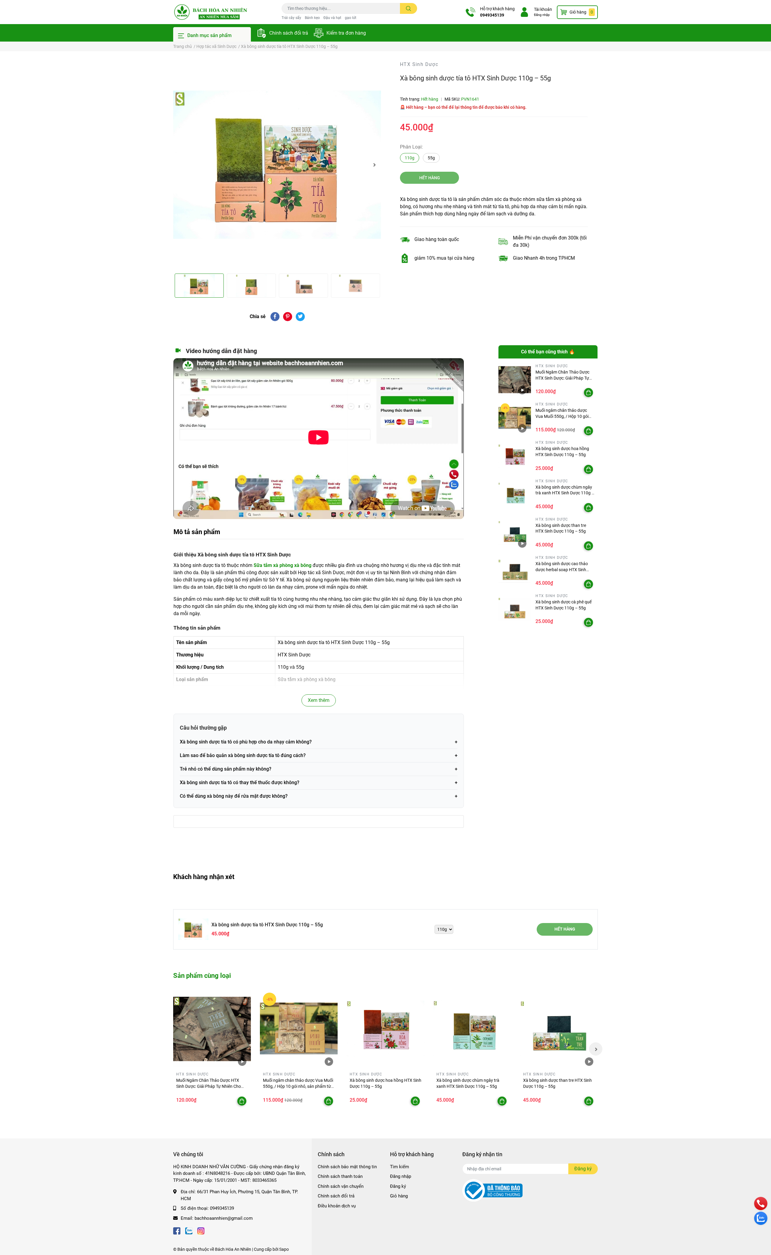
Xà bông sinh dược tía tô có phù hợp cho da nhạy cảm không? (246, 742)
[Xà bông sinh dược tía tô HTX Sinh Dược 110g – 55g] (277, 165)
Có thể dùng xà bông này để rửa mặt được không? (234, 796)
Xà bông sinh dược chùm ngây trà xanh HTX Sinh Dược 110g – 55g (564, 493)
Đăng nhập (542, 15)
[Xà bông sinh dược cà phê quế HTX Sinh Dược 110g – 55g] (514, 609)
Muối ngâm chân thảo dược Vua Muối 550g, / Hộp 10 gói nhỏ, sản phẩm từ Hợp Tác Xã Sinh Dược (298, 1086)
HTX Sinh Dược (419, 64)
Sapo (284, 1249)
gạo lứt (350, 18)
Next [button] (374, 164)
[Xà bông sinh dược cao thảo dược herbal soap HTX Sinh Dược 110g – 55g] (514, 571)
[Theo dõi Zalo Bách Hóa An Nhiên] (188, 1230)
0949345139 (492, 15)
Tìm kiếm (399, 1166)
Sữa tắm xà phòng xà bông (282, 565)
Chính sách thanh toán (340, 1176)
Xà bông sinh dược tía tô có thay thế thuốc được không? (239, 782)
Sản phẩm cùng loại (202, 975)
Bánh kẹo (312, 18)
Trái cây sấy (291, 18)
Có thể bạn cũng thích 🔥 (548, 352)
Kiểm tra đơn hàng (346, 33)
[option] (277, 165)
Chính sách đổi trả (288, 33)
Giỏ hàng (399, 1196)
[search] (408, 8)
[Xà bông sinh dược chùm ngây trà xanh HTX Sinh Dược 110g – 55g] (514, 494)
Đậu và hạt (332, 18)
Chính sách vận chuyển (341, 1186)
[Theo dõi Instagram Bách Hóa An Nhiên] (200, 1230)
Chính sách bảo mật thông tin (347, 1166)
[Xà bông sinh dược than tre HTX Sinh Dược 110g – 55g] (514, 532)
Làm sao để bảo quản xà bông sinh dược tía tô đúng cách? (243, 755)
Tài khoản (543, 9)
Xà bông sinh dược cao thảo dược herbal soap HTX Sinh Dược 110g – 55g (561, 569)
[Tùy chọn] (588, 392)
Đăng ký (398, 1186)
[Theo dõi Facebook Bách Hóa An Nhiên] (176, 1230)
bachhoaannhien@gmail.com (224, 1218)
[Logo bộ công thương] (492, 1190)
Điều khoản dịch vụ (337, 1206)
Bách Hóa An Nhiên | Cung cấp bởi (247, 1249)
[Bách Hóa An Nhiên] (210, 12)
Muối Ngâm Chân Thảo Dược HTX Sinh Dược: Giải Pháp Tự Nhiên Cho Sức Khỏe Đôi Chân (563, 378)
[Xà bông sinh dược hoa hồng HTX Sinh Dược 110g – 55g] (514, 456)
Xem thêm (318, 700)
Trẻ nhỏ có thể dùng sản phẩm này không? (225, 769)
